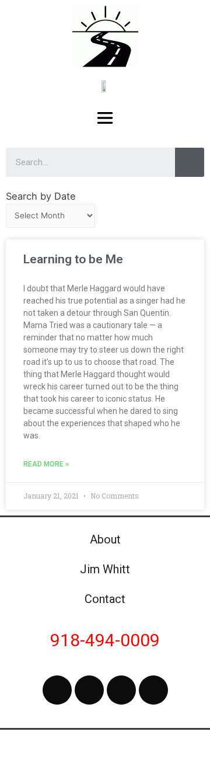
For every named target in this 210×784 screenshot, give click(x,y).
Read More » (46, 464)
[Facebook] (57, 690)
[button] (105, 117)
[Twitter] (89, 690)
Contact (105, 599)
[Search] (189, 162)
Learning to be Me (73, 259)
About (105, 539)
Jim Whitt (105, 569)
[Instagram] (121, 690)
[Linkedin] (153, 690)
